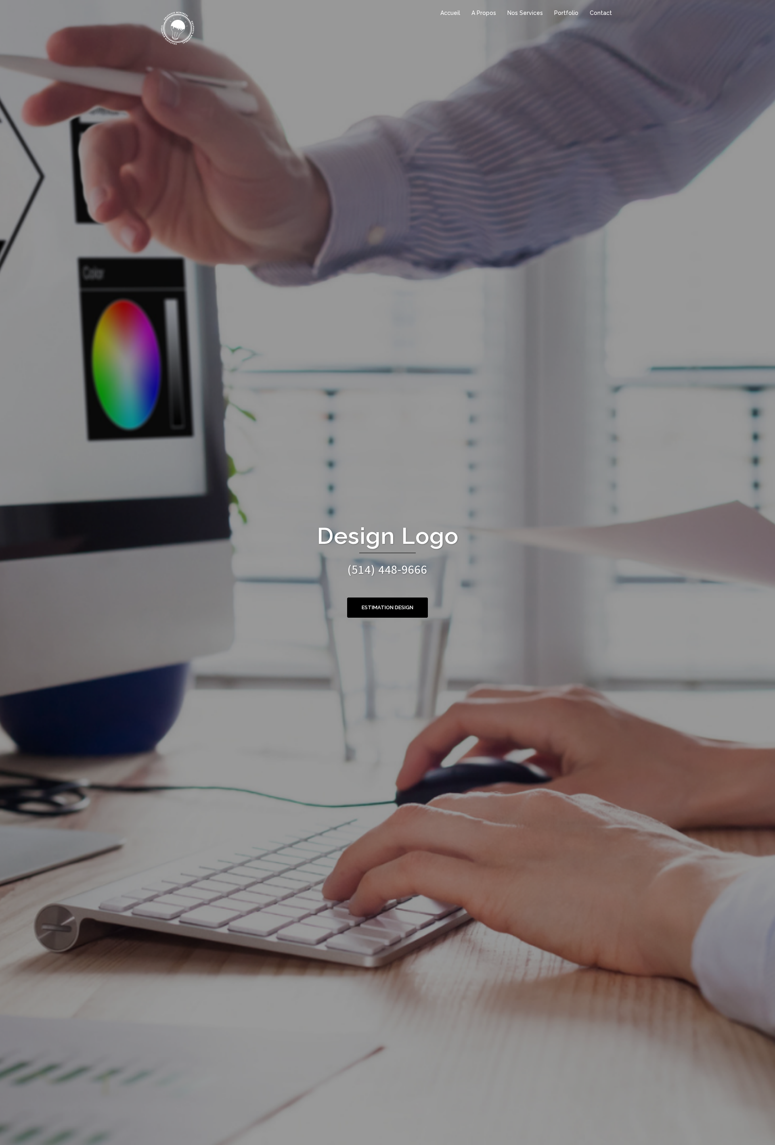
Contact (601, 13)
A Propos (483, 13)
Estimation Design (387, 607)
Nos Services (525, 13)
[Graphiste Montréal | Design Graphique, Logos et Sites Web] (177, 27)
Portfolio (566, 13)
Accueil (450, 13)
